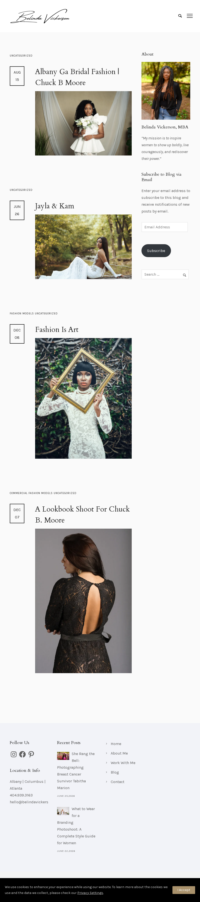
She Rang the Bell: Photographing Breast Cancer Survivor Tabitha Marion (76, 770)
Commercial (19, 493)
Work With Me (123, 762)
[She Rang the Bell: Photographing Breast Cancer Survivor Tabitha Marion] (63, 756)
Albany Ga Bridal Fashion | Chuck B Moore (77, 77)
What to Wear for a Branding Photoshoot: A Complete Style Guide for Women (76, 825)
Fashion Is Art (57, 330)
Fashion (16, 313)
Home (116, 743)
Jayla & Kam (54, 206)
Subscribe (156, 250)
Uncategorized (21, 55)
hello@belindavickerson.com (35, 802)
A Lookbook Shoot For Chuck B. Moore (82, 514)
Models (28, 313)
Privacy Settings (90, 893)
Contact (117, 781)
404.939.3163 (21, 795)
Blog (115, 772)
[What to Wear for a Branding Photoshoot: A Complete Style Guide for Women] (63, 811)
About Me (119, 753)
